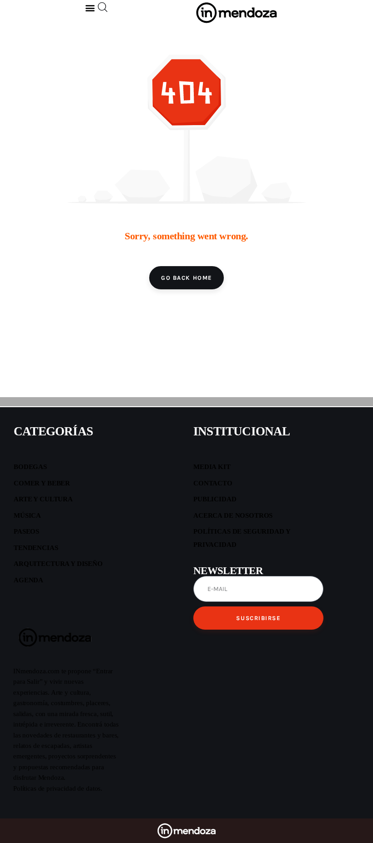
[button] (90, 7)
